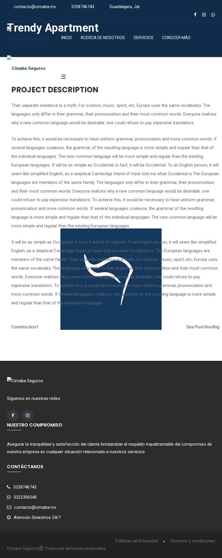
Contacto (75, 63)
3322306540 (25, 497)
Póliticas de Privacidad (137, 541)
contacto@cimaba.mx (35, 6)
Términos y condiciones (192, 541)
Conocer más (176, 37)
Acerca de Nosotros (103, 37)
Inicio (66, 37)
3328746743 (82, 6)
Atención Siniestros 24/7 (37, 517)
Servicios (143, 37)
